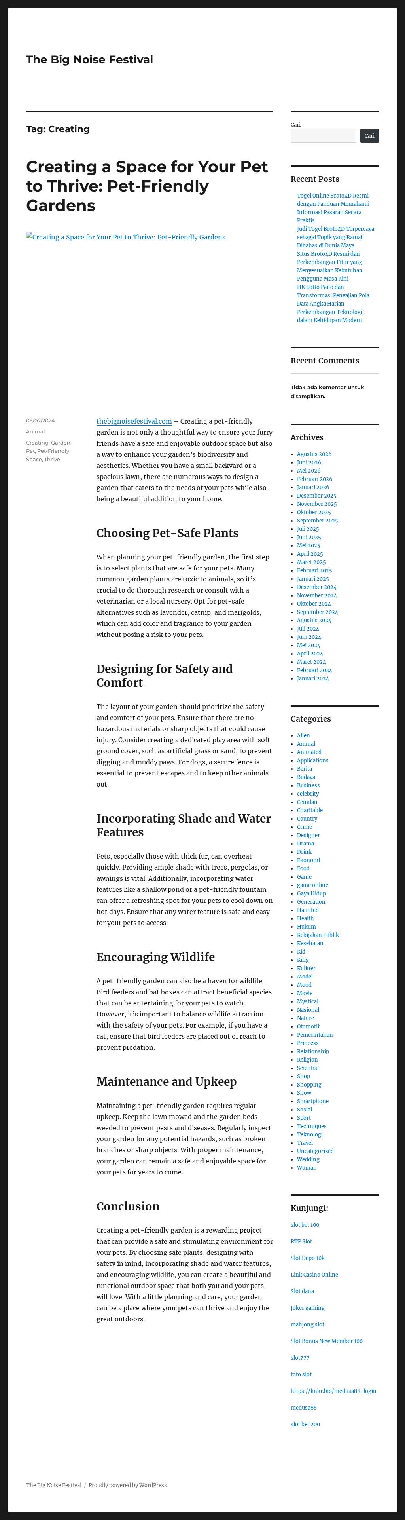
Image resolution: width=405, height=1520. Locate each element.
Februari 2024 (314, 670)
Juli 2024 (308, 628)
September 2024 (317, 612)
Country (307, 818)
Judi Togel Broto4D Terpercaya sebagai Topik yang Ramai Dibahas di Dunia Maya (335, 237)
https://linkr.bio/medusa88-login (334, 1391)
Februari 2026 (315, 479)
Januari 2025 (313, 579)
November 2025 (317, 504)
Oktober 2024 (314, 603)
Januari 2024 (313, 678)
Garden (60, 442)
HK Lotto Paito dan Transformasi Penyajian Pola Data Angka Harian (333, 295)
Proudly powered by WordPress (128, 1485)
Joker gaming (308, 1308)
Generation (311, 902)
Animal (35, 431)
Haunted (308, 910)
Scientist (308, 1068)
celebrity (308, 793)
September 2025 (317, 520)
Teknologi (310, 1134)
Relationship (313, 1051)
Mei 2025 (308, 545)
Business (308, 785)
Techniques (312, 1126)
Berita (304, 769)
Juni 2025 (309, 537)
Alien (303, 735)
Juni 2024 (309, 637)
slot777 (300, 1358)
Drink (304, 852)
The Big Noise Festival (89, 59)
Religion (307, 1059)
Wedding (308, 1159)
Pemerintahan (315, 1035)
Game (304, 877)
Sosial (304, 1109)
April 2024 (310, 653)
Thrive (52, 459)
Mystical (307, 1001)
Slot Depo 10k (308, 1258)
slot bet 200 (305, 1424)
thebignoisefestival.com (134, 421)
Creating (37, 442)
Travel (305, 1143)
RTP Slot (301, 1241)
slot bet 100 (305, 1225)
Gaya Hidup (311, 893)
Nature (305, 1018)
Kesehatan (310, 943)
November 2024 (317, 595)
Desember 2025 (317, 495)
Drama (305, 843)
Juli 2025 (308, 529)
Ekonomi (308, 860)
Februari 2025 (314, 570)
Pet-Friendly (53, 451)
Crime (304, 827)
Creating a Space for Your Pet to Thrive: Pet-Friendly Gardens (147, 186)
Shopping (309, 1084)
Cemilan (307, 802)
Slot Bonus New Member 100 (327, 1341)
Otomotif (308, 1026)
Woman (307, 1168)
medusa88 (304, 1407)
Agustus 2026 (314, 454)
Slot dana (302, 1291)
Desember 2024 (317, 587)
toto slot (301, 1374)
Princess (308, 1043)
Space (34, 459)
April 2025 (310, 554)
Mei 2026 (309, 470)
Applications (313, 760)
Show (304, 1093)
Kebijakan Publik (318, 935)
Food (303, 868)
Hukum (306, 926)
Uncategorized (315, 1151)
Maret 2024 (311, 662)
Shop (303, 1076)
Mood (304, 985)
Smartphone (313, 1101)
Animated (309, 752)
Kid (301, 951)
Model (305, 976)
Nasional (308, 1010)
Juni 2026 (309, 462)
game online (312, 885)
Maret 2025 (311, 562)
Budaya (306, 777)
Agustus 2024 (314, 620)
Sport (304, 1118)
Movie (304, 993)
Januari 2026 (313, 487)
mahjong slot (307, 1324)
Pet (30, 451)
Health (305, 918)
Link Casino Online (314, 1274)
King (303, 960)
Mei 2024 (308, 645)
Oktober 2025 (314, 512)
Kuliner (306, 968)
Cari (296, 125)
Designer (308, 835)
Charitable (310, 810)
